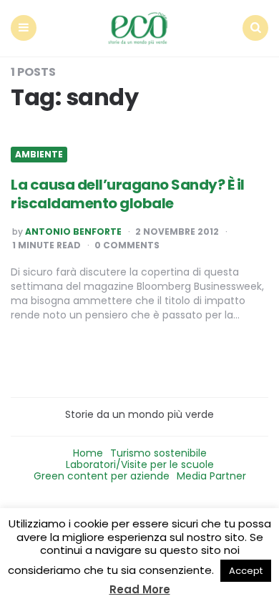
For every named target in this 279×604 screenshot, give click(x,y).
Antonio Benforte (73, 232)
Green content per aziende (102, 476)
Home (88, 453)
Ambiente (39, 155)
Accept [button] (246, 571)
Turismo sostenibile (158, 453)
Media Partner (211, 476)
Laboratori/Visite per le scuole (140, 464)
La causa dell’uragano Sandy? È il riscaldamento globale (128, 194)
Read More (139, 589)
